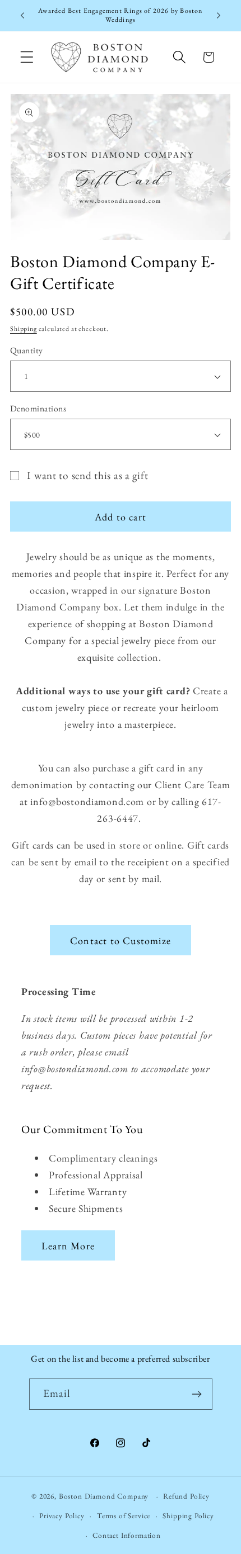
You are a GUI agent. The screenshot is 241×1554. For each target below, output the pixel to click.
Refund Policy (186, 1496)
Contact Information (126, 1535)
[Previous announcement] (22, 15)
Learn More (68, 1245)
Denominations (38, 408)
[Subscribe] (197, 1394)
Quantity (26, 350)
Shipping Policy (188, 1515)
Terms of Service (123, 1515)
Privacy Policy (62, 1515)
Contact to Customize (120, 940)
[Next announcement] (218, 15)
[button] (27, 57)
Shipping (23, 328)
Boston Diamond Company (105, 1496)
